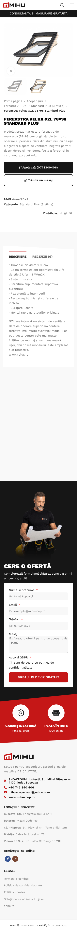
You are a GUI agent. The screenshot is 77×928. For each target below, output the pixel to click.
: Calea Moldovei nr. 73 (24, 834)
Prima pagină (13, 101)
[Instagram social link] (15, 859)
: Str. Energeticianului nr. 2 (28, 813)
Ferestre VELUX (15, 106)
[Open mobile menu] (72, 5)
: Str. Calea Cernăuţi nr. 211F (33, 841)
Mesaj (13, 634)
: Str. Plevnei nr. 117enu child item (35, 827)
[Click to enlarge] (11, 71)
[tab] (17, 256)
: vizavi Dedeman (21, 820)
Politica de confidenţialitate (23, 885)
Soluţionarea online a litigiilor (24, 899)
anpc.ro (9, 905)
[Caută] (62, 5)
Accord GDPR (19, 657)
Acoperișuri (35, 101)
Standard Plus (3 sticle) (48, 106)
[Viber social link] (70, 213)
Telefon (15, 619)
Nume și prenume (22, 590)
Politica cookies (14, 892)
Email (13, 605)
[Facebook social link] (61, 213)
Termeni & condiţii (16, 878)
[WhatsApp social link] (65, 213)
